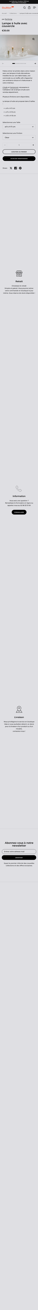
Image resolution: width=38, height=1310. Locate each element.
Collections (13, 13)
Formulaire (19, 512)
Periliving (8, 19)
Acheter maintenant (19, 158)
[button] (35, 63)
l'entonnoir (14, 87)
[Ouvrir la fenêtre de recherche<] (24, 7)
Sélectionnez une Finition (12, 133)
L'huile (5, 87)
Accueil (4, 13)
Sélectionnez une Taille (11, 122)
